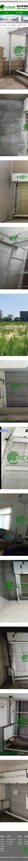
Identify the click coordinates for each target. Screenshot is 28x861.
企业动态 (20, 839)
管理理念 (2, 848)
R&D (25, 839)
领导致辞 (2, 850)
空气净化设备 (10, 841)
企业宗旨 (2, 843)
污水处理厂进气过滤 (21, 25)
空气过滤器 (9, 843)
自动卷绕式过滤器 (11, 839)
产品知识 (20, 841)
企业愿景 (2, 846)
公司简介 (2, 839)
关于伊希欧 (19, 12)
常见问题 (20, 843)
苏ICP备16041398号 (14, 857)
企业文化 (2, 841)
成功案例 (13, 25)
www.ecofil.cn (24, 1)
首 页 (6, 12)
